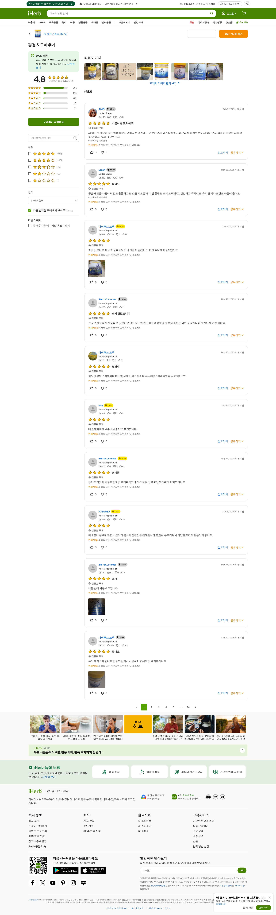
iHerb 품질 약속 (37, 846)
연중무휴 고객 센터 (203, 820)
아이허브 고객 (106, 226)
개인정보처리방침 (158, 885)
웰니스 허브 (242, 22)
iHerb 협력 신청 (92, 830)
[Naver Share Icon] (83, 882)
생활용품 (83, 22)
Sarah (102, 169)
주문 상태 (198, 830)
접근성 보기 (144, 825)
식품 (72, 22)
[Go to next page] (195, 707)
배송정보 (198, 835)
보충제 (31, 22)
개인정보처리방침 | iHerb (116, 908)
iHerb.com (33, 900)
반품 (195, 841)
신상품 (229, 22)
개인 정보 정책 (226, 885)
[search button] (212, 13)
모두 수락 (263, 907)
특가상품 (217, 22)
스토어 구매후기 (38, 825)
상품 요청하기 (201, 825)
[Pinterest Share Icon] (63, 882)
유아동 (94, 22)
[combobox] (53, 200)
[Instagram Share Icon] (73, 882)
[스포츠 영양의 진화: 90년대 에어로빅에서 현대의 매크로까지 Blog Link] (199, 727)
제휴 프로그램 (36, 835)
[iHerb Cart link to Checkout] (244, 13)
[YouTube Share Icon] (52, 882)
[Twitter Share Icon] (42, 882)
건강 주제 (138, 22)
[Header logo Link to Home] (35, 13)
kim (101, 405)
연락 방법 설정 (201, 846)
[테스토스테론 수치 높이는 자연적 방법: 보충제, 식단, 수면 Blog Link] (231, 727)
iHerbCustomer (107, 299)
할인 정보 (143, 830)
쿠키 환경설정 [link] (137, 908)
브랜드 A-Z (124, 22)
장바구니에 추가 (233, 33)
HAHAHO (104, 511)
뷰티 (64, 22)
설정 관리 (248, 907)
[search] (75, 138)
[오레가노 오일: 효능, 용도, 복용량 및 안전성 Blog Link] (45, 727)
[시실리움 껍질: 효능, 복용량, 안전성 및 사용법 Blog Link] (76, 727)
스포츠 (42, 22)
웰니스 (138, 724)
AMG (102, 109)
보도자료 (88, 825)
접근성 (167, 908)
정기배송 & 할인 (38, 841)
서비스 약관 (239, 885)
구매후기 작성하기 (53, 121)
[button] (247, 3)
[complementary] (137, 908)
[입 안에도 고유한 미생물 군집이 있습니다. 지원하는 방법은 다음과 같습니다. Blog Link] (108, 728)
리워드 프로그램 (38, 830)
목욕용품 (53, 22)
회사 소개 (34, 820)
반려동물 (106, 22)
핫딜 (191, 22)
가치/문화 (89, 820)
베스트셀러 (203, 22)
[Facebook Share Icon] (32, 882)
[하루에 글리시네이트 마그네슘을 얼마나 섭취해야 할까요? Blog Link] (168, 727)
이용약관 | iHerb (155, 908)
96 (188, 707)
